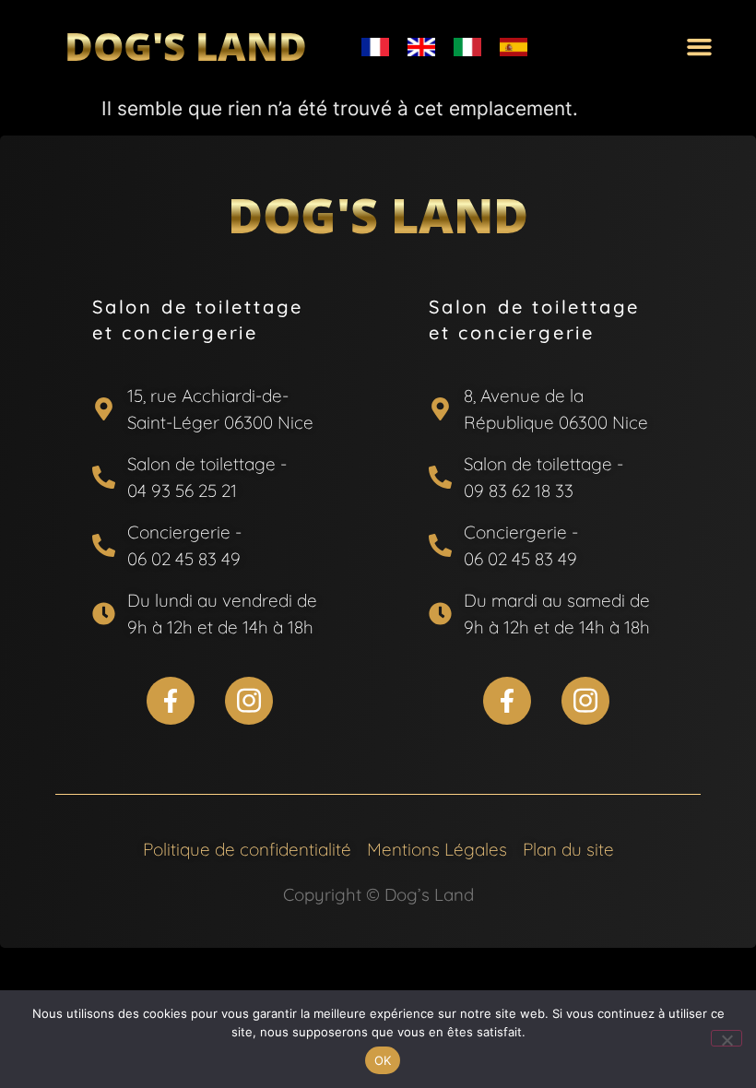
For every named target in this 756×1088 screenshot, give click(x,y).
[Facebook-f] (171, 701)
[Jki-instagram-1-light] (249, 701)
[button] (699, 47)
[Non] (726, 1038)
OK (383, 1060)
